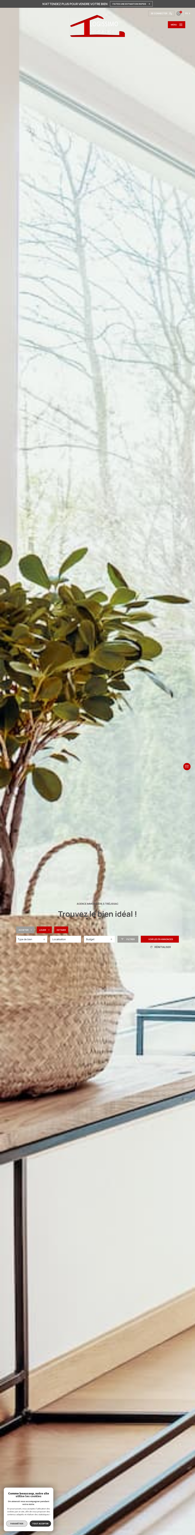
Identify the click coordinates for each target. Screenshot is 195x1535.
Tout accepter (40, 1523)
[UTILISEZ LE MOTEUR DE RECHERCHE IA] (97, 956)
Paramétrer (16, 1523)
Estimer (61, 929)
